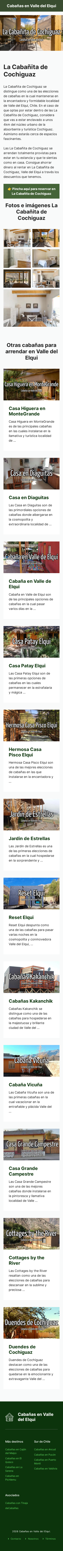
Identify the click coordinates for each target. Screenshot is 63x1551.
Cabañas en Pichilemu (12, 1477)
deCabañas (11, 1508)
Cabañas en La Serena (13, 1469)
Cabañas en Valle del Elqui (31, 6)
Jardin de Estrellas (29, 838)
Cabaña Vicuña (25, 1084)
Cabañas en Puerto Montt (45, 1461)
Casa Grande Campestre (23, 1171)
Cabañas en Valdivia (45, 1468)
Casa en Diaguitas (29, 497)
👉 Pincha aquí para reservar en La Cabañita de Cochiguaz (31, 191)
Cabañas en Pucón (45, 1454)
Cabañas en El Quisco (13, 1460)
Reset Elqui (21, 917)
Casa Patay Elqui (27, 665)
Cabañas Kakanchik (31, 1001)
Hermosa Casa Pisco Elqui (25, 752)
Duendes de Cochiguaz (22, 1349)
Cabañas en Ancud (45, 1449)
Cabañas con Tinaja (16, 1502)
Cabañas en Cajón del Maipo (15, 1451)
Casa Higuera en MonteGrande (27, 411)
